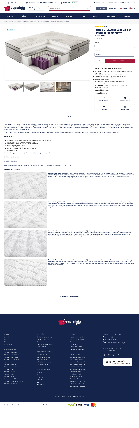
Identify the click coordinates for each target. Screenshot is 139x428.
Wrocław (81, 396)
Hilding (39, 372)
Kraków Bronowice (76, 374)
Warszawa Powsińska (77, 367)
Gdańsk (69, 396)
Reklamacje (74, 344)
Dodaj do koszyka (119, 61)
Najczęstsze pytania (77, 337)
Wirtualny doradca (100, 2)
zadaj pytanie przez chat (115, 342)
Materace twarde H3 (11, 383)
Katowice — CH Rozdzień (78, 381)
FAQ (134, 2)
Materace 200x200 (10, 379)
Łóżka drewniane (42, 359)
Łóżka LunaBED (42, 354)
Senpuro (40, 379)
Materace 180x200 (10, 376)
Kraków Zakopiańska (77, 376)
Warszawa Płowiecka (77, 359)
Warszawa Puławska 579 (78, 362)
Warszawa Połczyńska (77, 357)
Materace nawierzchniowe (13, 367)
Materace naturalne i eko (12, 362)
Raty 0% (40, 342)
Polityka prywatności (77, 349)
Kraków (64, 396)
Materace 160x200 (10, 374)
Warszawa (57, 396)
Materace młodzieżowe (11, 369)
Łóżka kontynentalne (44, 362)
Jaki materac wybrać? (112, 2)
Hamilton (40, 377)
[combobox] (115, 46)
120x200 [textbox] (98, 46)
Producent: (100, 35)
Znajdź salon (8, 344)
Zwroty (72, 342)
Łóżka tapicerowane (44, 357)
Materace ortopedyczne (12, 359)
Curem (39, 382)
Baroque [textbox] (98, 54)
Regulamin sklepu (76, 346)
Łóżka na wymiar (42, 364)
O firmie (6, 337)
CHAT (75, 2)
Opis (69, 116)
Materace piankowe (10, 352)
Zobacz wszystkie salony (78, 386)
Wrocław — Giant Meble (77, 383)
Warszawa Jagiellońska (78, 369)
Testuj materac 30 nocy (45, 337)
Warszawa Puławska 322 (78, 364)
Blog (5, 339)
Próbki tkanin (41, 346)
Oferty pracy (8, 342)
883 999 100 (66, 2)
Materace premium (10, 364)
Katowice (75, 396)
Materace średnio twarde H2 (13, 381)
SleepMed (40, 375)
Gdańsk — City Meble (77, 379)
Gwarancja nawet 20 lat (45, 344)
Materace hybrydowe (11, 357)
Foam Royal (41, 384)
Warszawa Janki (75, 371)
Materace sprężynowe (11, 354)
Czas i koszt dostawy (77, 339)
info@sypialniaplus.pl (111, 339)
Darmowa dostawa (43, 339)
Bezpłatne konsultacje (125, 2)
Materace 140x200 (10, 371)
